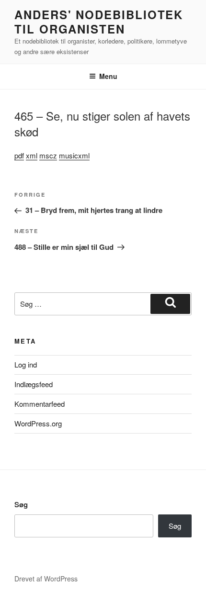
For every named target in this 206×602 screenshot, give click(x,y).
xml (31, 155)
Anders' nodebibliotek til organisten (98, 21)
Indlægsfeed (33, 384)
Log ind (25, 364)
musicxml (74, 155)
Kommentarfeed (39, 404)
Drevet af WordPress (46, 578)
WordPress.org (38, 423)
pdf (19, 155)
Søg (21, 504)
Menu (108, 76)
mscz (48, 155)
